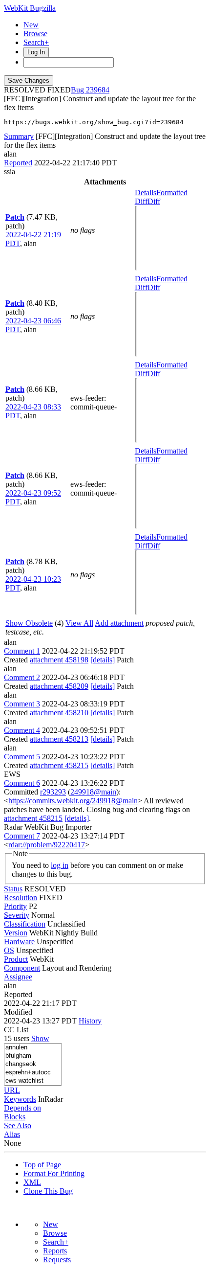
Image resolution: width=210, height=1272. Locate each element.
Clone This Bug (48, 1191)
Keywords (20, 1099)
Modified (18, 1012)
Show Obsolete (29, 623)
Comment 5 (22, 756)
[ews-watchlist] (33, 1081)
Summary (19, 136)
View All (79, 623)
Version (15, 933)
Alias (12, 1134)
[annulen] (33, 1048)
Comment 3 (22, 704)
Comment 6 (22, 783)
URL (12, 1090)
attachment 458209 (59, 686)
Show (40, 1038)
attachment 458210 (59, 712)
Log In (36, 52)
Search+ (36, 42)
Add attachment (119, 623)
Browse (35, 33)
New (31, 25)
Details (145, 192)
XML (32, 1182)
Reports (55, 1251)
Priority (15, 906)
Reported (18, 163)
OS (9, 950)
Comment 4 (22, 730)
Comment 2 (22, 677)
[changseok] (33, 1064)
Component (22, 968)
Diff (153, 201)
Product (16, 959)
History (90, 1021)
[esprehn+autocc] (33, 1072)
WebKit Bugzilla (30, 8)
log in (59, 865)
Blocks (14, 1117)
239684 (97, 90)
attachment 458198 (59, 660)
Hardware (19, 941)
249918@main (93, 792)
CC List (16, 1029)
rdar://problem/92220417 (46, 844)
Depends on (22, 1108)
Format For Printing (53, 1173)
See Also (17, 1125)
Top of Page (42, 1164)
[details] (102, 660)
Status (13, 889)
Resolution (20, 897)
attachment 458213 (59, 739)
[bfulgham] (33, 1056)
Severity (16, 915)
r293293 (53, 792)
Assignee (18, 977)
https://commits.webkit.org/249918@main (73, 800)
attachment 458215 (59, 765)
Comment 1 (22, 651)
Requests (57, 1259)
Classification (24, 924)
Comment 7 (22, 836)
